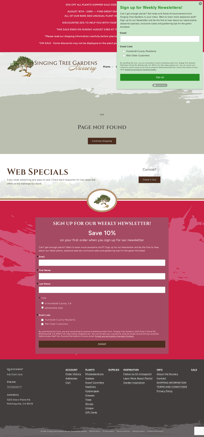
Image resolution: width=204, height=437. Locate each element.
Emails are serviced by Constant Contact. (114, 336)
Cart (68, 382)
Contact (161, 378)
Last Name (44, 284)
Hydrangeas (92, 391)
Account (72, 369)
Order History (73, 374)
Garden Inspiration (134, 382)
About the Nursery (167, 374)
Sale (194, 369)
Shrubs (89, 404)
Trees (88, 399)
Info (160, 369)
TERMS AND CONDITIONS (172, 386)
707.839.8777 (14, 387)
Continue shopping (102, 141)
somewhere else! (54, 308)
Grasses (89, 395)
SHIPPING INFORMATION (171, 382)
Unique (89, 408)
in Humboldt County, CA (58, 303)
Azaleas (89, 378)
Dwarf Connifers (94, 382)
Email (42, 257)
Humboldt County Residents (60, 319)
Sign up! (160, 77)
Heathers (90, 386)
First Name (45, 270)
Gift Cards (91, 412)
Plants (90, 369)
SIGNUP (102, 344)
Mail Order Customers (56, 324)
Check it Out (149, 179)
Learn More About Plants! (138, 378)
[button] (107, 66)
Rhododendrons (94, 374)
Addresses (71, 378)
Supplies (113, 369)
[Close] (200, 3)
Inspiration (131, 369)
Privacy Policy (164, 391)
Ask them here (15, 374)
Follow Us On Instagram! (137, 374)
